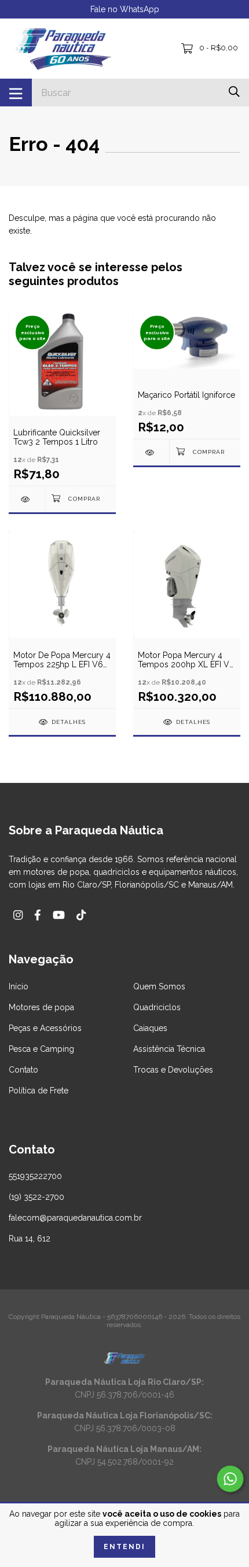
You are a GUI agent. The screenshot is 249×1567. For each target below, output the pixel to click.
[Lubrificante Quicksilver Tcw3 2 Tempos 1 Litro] (27, 499)
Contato (23, 1069)
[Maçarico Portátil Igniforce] (151, 452)
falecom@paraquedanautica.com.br (75, 1217)
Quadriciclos (157, 1007)
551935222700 (35, 1176)
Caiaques (150, 1028)
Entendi (124, 1547)
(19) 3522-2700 (36, 1197)
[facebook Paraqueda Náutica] (38, 915)
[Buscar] (234, 92)
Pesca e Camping (41, 1049)
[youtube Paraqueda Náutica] (58, 915)
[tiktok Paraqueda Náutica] (81, 915)
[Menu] (16, 92)
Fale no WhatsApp (124, 9)
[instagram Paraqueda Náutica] (18, 915)
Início (18, 986)
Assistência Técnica (169, 1049)
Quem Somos (159, 986)
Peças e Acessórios (45, 1028)
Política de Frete (38, 1090)
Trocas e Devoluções (173, 1069)
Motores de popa (41, 1007)
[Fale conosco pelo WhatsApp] (230, 1479)
